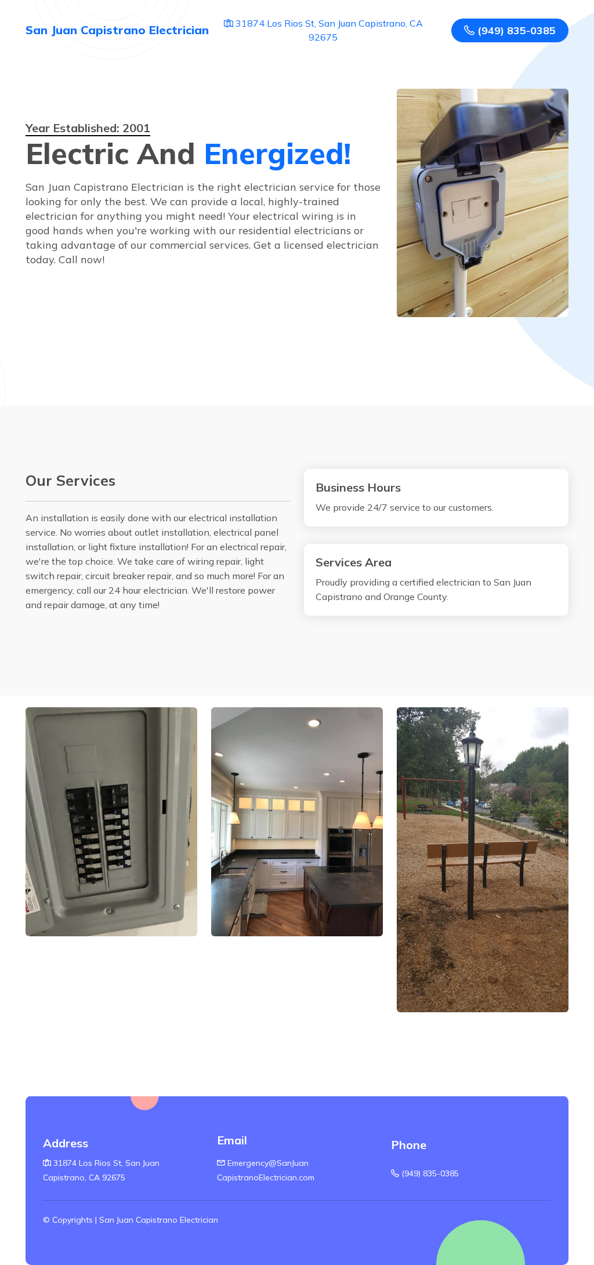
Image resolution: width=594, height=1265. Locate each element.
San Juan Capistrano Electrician (117, 30)
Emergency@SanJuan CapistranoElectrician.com (265, 1170)
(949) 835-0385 (515, 30)
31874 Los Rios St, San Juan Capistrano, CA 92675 (328, 30)
